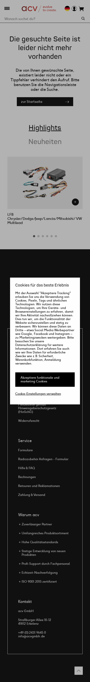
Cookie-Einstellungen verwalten (38, 394)
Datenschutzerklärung (31, 345)
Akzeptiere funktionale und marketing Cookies (40, 379)
